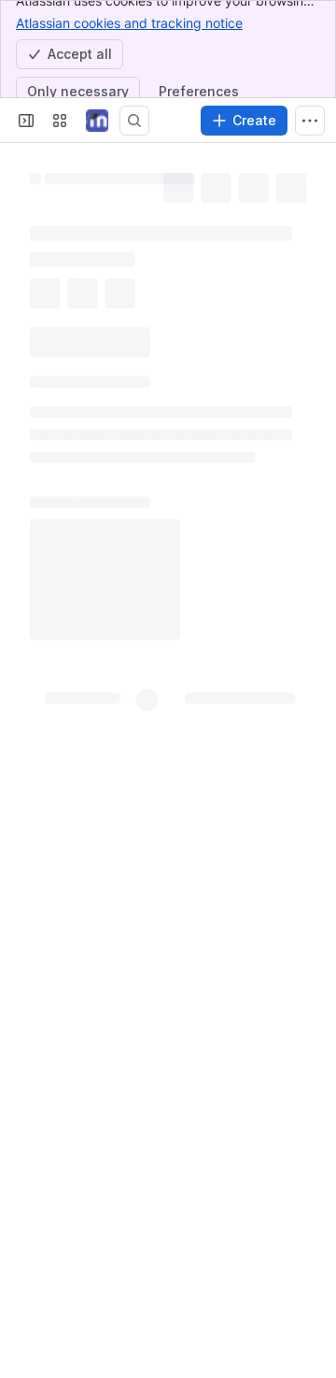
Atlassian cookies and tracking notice (129, 23)
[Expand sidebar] (26, 121)
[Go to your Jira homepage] (97, 121)
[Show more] (310, 121)
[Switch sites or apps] (60, 121)
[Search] (134, 121)
